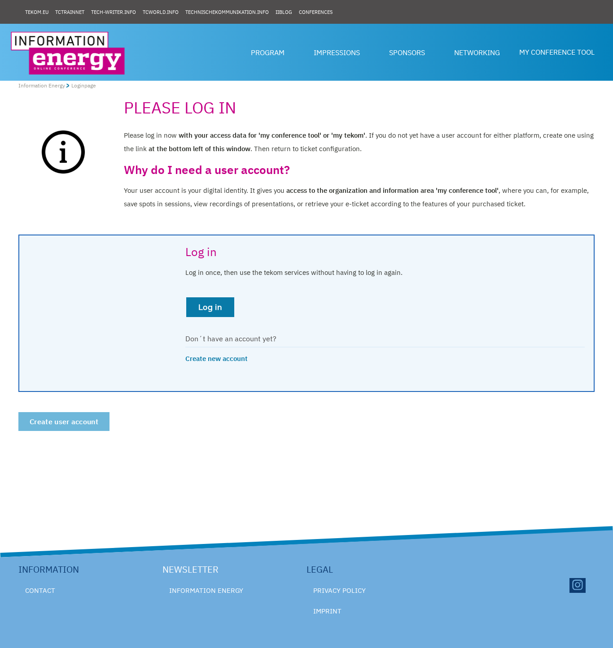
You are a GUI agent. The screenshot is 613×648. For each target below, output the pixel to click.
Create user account (64, 421)
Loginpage (83, 85)
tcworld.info (161, 12)
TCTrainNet (69, 12)
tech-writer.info (113, 12)
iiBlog (284, 12)
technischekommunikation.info (227, 12)
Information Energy (41, 85)
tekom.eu (36, 12)
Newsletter (190, 569)
